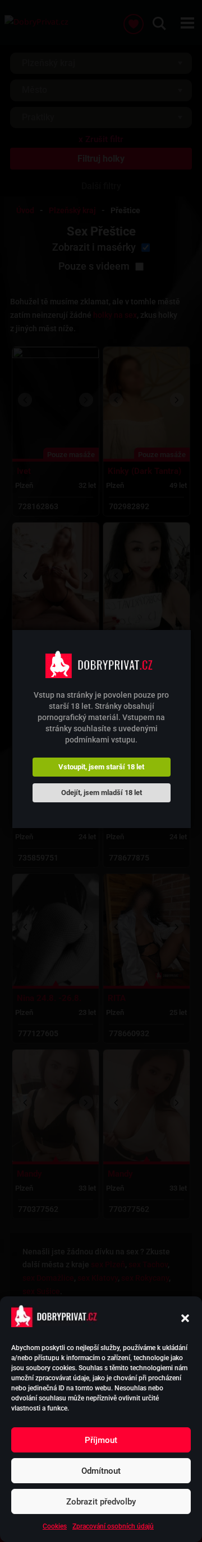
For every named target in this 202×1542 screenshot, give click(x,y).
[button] (185, 1318)
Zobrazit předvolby (101, 1502)
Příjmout (101, 1440)
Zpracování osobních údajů (113, 1526)
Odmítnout (101, 1471)
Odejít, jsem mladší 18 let (101, 792)
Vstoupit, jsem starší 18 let (101, 767)
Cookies (55, 1526)
